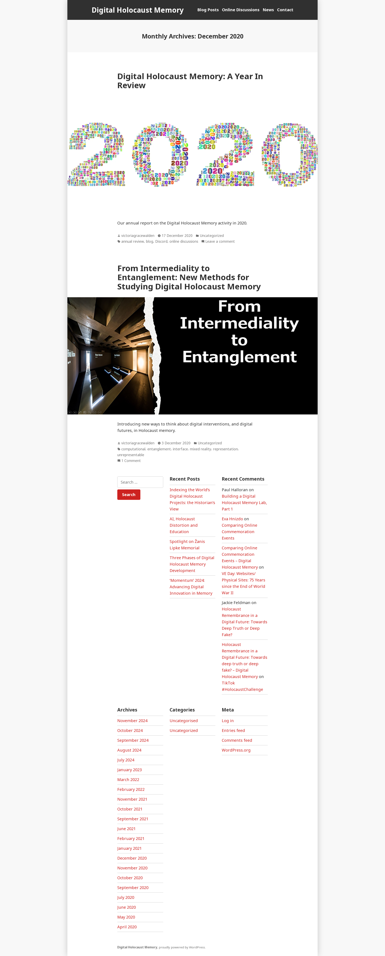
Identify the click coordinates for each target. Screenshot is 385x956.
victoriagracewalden (137, 235)
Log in (228, 720)
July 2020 (125, 897)
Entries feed (233, 730)
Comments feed (237, 740)
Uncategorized (212, 235)
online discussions (183, 241)
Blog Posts (208, 9)
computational (133, 449)
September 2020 (132, 887)
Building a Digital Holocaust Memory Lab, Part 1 (244, 502)
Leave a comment (220, 241)
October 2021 (130, 809)
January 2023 (129, 769)
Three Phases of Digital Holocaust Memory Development (192, 564)
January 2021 (129, 848)
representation (225, 449)
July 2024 (125, 760)
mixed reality (200, 449)
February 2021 (131, 838)
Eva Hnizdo (232, 518)
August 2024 (129, 750)
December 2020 (132, 858)
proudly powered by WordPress (182, 947)
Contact (285, 9)
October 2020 (130, 877)
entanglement (159, 449)
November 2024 (132, 720)
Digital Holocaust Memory (138, 10)
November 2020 (132, 868)
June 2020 (126, 907)
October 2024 (130, 730)
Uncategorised (184, 720)
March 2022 (128, 779)
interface (180, 449)
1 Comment (131, 461)
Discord (161, 241)
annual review (132, 241)
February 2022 (131, 789)
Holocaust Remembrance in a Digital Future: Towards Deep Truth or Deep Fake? (244, 621)
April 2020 (127, 927)
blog (149, 241)
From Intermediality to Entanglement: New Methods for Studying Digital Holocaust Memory (189, 277)
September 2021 (132, 819)
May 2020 (126, 917)
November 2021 (132, 799)
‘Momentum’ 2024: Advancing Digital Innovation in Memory (191, 587)
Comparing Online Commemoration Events (239, 531)
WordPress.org (236, 750)
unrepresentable (130, 454)
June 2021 (126, 828)
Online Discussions (240, 9)
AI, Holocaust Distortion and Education (184, 525)
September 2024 (132, 740)
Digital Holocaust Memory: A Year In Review (190, 81)
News (268, 9)
